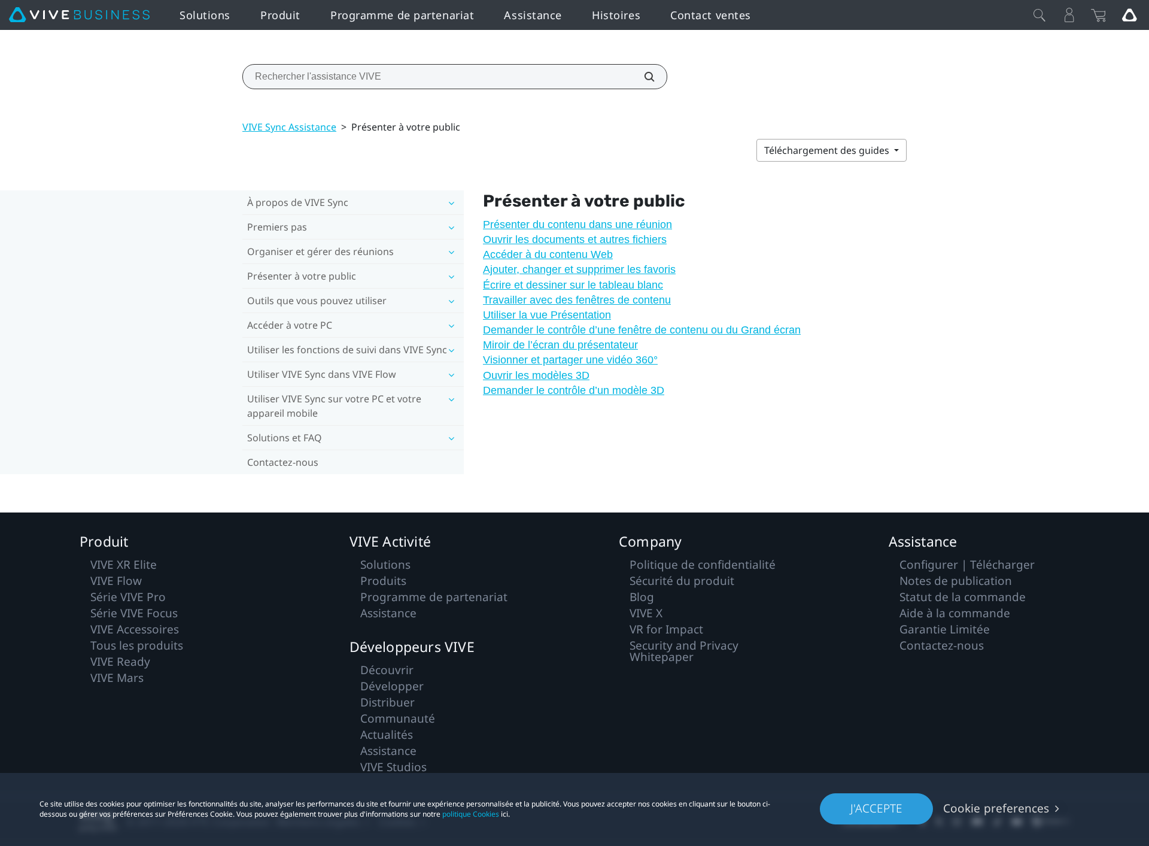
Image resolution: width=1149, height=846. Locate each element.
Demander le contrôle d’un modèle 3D (573, 390)
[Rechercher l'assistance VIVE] (643, 77)
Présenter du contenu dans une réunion (577, 225)
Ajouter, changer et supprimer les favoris (579, 269)
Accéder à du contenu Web (548, 254)
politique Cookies (470, 814)
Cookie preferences (996, 808)
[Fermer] (1039, 15)
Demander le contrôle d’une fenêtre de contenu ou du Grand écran (642, 330)
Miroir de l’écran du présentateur (560, 345)
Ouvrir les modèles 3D (536, 375)
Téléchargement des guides (828, 150)
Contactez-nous (282, 462)
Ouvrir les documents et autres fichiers (575, 239)
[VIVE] (79, 15)
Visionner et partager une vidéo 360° (570, 360)
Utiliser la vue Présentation (547, 315)
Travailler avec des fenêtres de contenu (577, 300)
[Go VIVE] (1129, 15)
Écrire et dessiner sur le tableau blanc (573, 285)
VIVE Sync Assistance (289, 127)
